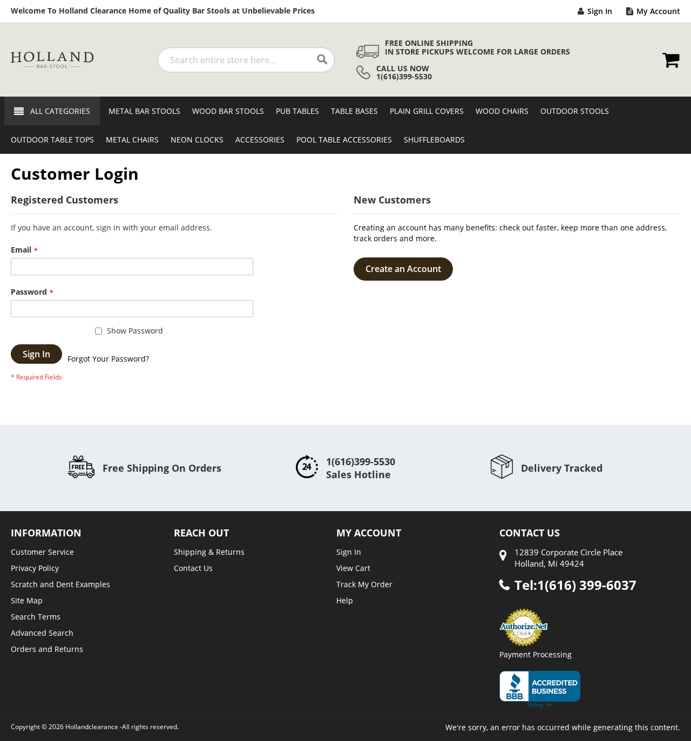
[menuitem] (141, 111)
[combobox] (246, 59)
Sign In (599, 11)
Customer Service (42, 552)
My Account (658, 11)
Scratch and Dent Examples (60, 584)
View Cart (353, 568)
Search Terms (35, 616)
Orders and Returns (47, 649)
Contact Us (193, 568)
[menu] (345, 125)
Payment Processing (535, 654)
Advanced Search (42, 633)
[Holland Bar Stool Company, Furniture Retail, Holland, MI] (539, 689)
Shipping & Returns (209, 552)
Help (344, 600)
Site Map (27, 600)
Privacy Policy (35, 568)
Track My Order (364, 584)
